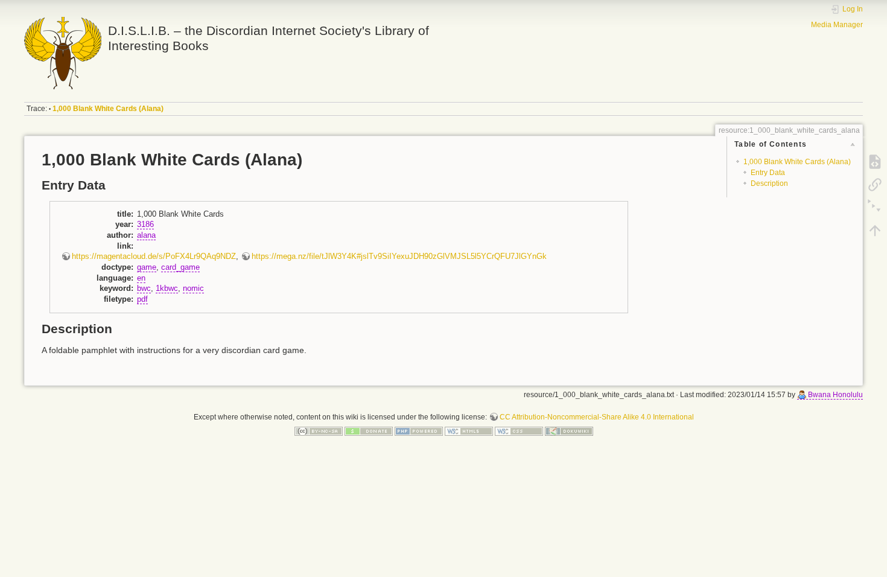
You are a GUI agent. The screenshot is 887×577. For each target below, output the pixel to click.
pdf (142, 299)
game (146, 267)
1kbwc (167, 288)
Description (769, 183)
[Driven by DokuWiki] (569, 431)
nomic (193, 288)
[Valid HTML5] (469, 431)
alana (146, 235)
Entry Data (768, 172)
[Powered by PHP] (419, 431)
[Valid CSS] (519, 431)
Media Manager (837, 25)
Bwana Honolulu (835, 395)
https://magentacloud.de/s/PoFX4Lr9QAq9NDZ (154, 256)
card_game (180, 267)
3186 (145, 224)
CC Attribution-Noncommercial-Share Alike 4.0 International (597, 417)
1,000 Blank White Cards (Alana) (108, 108)
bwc (144, 288)
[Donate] (369, 431)
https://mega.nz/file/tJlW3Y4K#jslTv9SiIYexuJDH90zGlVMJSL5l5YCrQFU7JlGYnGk (399, 256)
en (141, 278)
